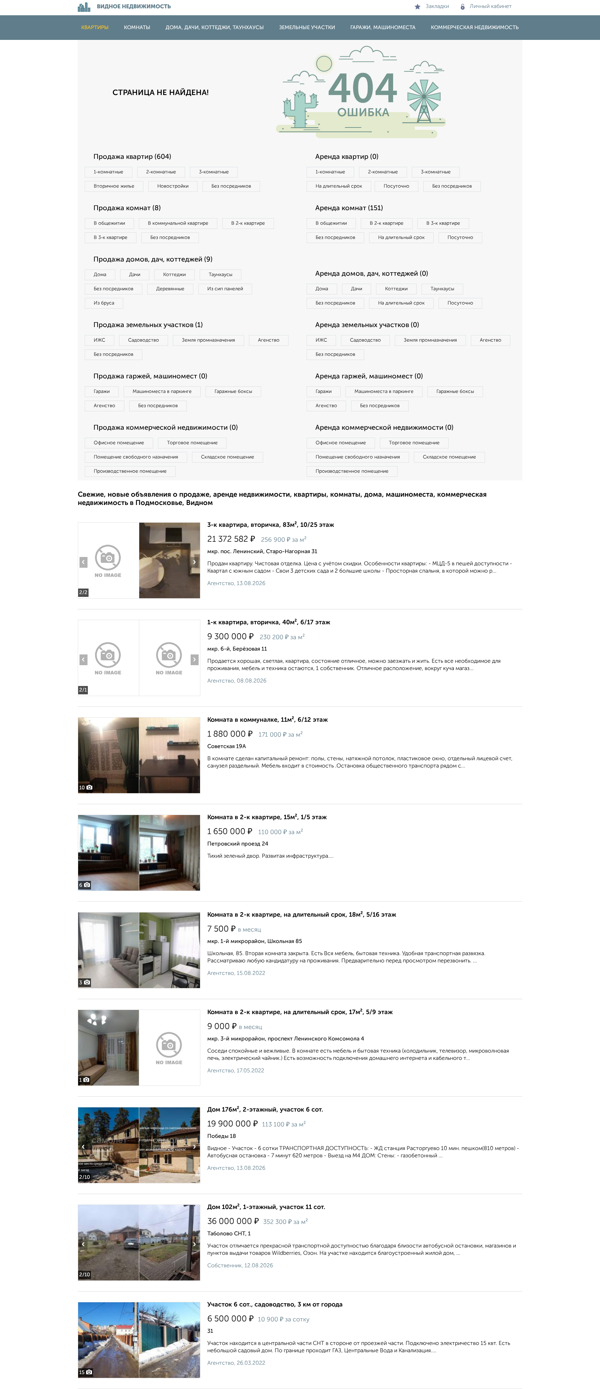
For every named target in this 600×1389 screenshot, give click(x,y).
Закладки (437, 6)
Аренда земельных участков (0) (367, 325)
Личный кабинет (491, 6)
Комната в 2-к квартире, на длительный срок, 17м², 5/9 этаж (300, 1012)
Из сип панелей (225, 288)
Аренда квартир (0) (346, 157)
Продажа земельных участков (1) (148, 325)
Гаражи (102, 391)
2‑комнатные (161, 172)
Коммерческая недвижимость (475, 27)
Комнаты (137, 27)
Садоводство (143, 340)
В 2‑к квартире (248, 223)
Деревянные (170, 288)
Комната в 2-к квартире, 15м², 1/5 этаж (267, 817)
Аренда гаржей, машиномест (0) (369, 376)
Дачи (134, 274)
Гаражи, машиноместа (383, 27)
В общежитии (109, 223)
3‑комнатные (214, 172)
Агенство (269, 340)
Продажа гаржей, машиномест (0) (150, 376)
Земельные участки (307, 27)
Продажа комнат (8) (127, 208)
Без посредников (231, 186)
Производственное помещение (130, 471)
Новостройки (173, 186)
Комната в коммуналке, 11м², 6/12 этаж (267, 720)
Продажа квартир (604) (132, 157)
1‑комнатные (108, 172)
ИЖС (99, 340)
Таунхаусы (220, 274)
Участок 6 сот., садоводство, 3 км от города (275, 1305)
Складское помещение (227, 457)
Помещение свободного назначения (136, 457)
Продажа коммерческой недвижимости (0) (165, 428)
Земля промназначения (208, 340)
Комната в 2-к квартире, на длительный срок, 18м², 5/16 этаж (301, 915)
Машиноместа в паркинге (162, 391)
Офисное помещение (119, 442)
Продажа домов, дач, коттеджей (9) (152, 259)
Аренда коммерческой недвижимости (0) (384, 428)
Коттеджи (174, 274)
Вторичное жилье (114, 186)
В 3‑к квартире (110, 237)
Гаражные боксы (233, 391)
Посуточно (396, 186)
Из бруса (104, 303)
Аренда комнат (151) (349, 208)
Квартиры (95, 27)
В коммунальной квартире (178, 223)
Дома (100, 274)
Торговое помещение (192, 442)
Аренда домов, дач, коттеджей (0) (371, 274)
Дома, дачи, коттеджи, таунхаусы (215, 27)
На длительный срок (339, 186)
